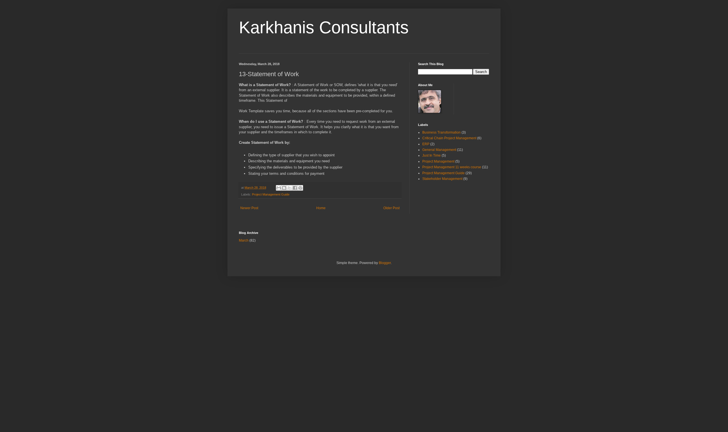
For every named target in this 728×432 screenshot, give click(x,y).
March (244, 240)
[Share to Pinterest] (300, 188)
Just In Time (431, 155)
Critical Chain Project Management (449, 138)
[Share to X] (289, 188)
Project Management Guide (270, 194)
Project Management (438, 161)
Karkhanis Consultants (324, 27)
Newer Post (249, 208)
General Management (439, 150)
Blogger (385, 263)
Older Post (391, 208)
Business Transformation (441, 132)
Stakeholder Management (442, 179)
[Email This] (279, 188)
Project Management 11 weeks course (451, 167)
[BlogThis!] (284, 188)
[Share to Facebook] (295, 188)
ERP (425, 144)
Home (321, 208)
